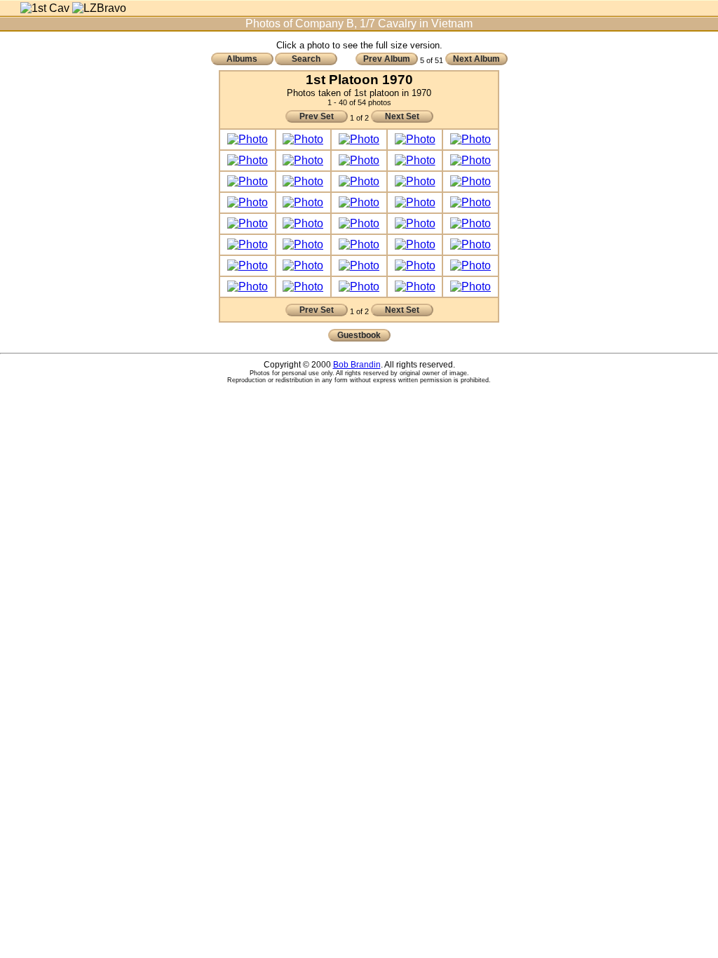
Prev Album (386, 59)
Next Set (402, 116)
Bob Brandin (357, 365)
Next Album (476, 59)
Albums (241, 59)
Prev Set (316, 116)
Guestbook (359, 335)
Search (306, 59)
